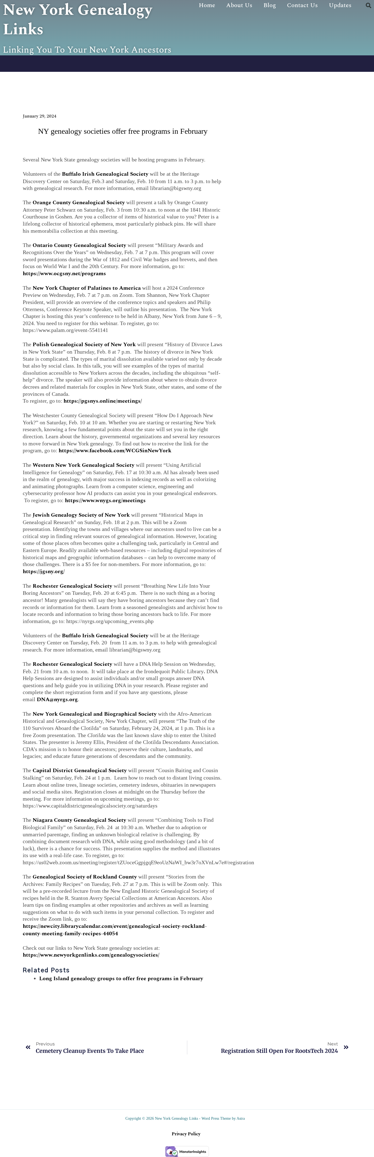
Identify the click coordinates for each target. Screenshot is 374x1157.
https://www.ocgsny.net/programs (64, 273)
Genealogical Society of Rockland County (85, 877)
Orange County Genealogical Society (79, 202)
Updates (340, 5)
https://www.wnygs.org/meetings (105, 500)
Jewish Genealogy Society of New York (81, 515)
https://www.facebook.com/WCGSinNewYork (115, 451)
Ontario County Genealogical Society (79, 245)
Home (207, 5)
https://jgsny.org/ (44, 571)
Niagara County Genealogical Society (79, 820)
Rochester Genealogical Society (72, 586)
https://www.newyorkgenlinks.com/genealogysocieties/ (91, 955)
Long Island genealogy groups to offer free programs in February (121, 978)
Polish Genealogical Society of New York (84, 344)
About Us (239, 5)
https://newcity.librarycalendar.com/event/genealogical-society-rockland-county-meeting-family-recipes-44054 (115, 930)
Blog (269, 5)
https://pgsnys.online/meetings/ (103, 401)
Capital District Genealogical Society (80, 770)
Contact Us (302, 5)
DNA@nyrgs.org (57, 699)
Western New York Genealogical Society (83, 465)
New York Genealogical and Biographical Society (95, 714)
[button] (368, 5)
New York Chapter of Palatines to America (87, 288)
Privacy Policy (186, 1134)
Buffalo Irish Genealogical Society (105, 174)
